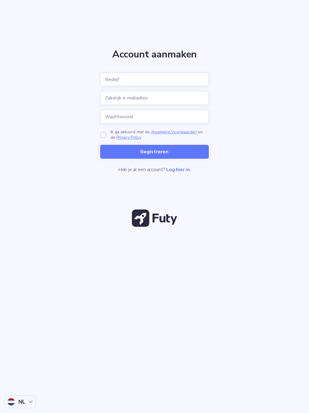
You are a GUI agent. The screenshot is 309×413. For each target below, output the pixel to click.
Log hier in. (178, 169)
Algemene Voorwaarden (174, 132)
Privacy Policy (129, 137)
